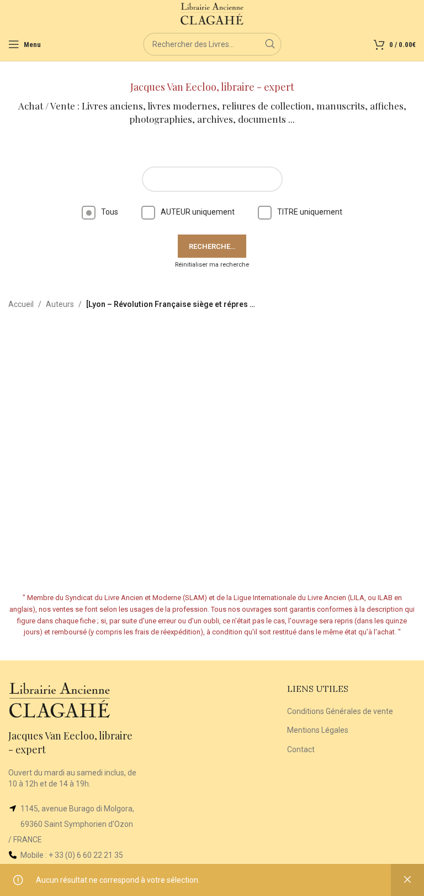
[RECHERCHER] (270, 44)
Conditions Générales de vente (340, 711)
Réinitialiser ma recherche (212, 264)
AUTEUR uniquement (198, 211)
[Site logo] (212, 13)
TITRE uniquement (309, 211)
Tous (109, 211)
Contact (301, 749)
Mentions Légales (317, 730)
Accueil (21, 304)
